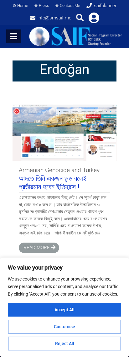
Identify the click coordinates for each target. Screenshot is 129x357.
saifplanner (105, 5)
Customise (64, 326)
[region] (64, 307)
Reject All (64, 343)
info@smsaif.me (54, 18)
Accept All (64, 309)
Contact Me (70, 5)
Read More (36, 247)
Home (22, 5)
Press (44, 5)
